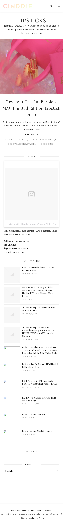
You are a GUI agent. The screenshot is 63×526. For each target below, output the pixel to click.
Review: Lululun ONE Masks (35, 414)
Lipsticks (49, 140)
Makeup (22, 144)
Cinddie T (11, 140)
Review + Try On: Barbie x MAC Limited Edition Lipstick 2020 (31, 108)
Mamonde (35, 511)
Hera (42, 511)
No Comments (46, 144)
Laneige (13, 511)
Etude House (22, 511)
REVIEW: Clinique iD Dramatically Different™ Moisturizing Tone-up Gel (39, 382)
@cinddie (11, 245)
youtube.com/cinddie (17, 248)
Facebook (31, 451)
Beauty (41, 140)
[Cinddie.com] (17, 6)
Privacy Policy (38, 518)
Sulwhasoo (49, 511)
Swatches (31, 144)
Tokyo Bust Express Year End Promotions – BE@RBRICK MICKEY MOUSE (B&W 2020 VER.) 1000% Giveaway (38, 331)
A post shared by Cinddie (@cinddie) (22, 224)
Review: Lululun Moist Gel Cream (37, 431)
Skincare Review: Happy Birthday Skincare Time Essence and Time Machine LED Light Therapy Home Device (38, 292)
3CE (29, 511)
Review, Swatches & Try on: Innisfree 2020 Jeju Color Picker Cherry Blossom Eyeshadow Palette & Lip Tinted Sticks (40, 350)
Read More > (31, 134)
